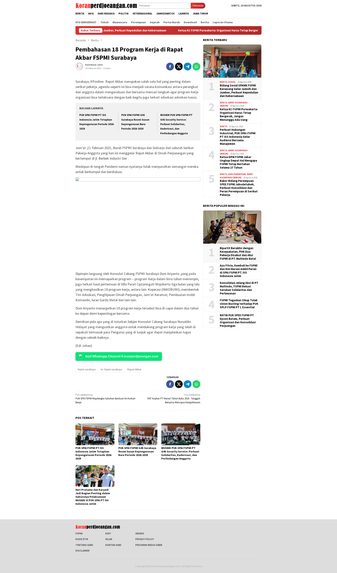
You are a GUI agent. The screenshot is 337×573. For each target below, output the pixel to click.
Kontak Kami (113, 545)
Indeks (139, 533)
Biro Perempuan (237, 174)
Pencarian (198, 5)
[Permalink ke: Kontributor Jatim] (79, 66)
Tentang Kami (84, 545)
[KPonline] (106, 5)
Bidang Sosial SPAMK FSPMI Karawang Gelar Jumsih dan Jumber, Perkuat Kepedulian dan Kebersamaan (239, 91)
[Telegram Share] (188, 66)
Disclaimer (82, 550)
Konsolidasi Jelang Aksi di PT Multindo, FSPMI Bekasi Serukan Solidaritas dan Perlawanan (239, 288)
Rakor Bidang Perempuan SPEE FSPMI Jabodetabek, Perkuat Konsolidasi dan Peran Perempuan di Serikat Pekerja (239, 188)
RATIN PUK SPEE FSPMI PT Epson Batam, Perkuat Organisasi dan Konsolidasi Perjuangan (238, 320)
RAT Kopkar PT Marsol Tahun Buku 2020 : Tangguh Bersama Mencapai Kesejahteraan (173, 398)
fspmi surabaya (87, 369)
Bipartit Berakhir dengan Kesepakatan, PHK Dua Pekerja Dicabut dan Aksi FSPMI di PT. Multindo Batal (238, 253)
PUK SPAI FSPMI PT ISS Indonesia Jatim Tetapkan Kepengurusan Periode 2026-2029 (93, 453)
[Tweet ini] (179, 66)
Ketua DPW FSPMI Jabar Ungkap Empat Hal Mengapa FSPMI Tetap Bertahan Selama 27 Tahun (238, 162)
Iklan (108, 539)
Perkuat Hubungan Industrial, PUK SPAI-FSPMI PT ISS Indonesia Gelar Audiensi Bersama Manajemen (237, 137)
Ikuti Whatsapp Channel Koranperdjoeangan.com (121, 356)
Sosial (232, 82)
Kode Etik (81, 539)
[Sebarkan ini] (170, 66)
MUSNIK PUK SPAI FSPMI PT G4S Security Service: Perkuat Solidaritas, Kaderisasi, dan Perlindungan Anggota (176, 124)
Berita (223, 82)
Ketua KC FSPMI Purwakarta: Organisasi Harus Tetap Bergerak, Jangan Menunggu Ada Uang (224, 30)
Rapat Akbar (134, 369)
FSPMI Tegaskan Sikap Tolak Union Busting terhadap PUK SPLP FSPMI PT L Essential (239, 303)
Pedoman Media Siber (148, 545)
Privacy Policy (144, 539)
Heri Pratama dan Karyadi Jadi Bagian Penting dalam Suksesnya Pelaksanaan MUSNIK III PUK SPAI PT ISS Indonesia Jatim (92, 496)
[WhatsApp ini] (196, 66)
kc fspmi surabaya (111, 369)
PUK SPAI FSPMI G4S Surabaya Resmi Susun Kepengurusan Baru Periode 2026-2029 (137, 451)
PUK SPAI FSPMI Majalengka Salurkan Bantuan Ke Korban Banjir (105, 398)
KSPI (108, 533)
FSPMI (79, 533)
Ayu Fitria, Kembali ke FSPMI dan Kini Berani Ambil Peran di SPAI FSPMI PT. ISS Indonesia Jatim (238, 271)
